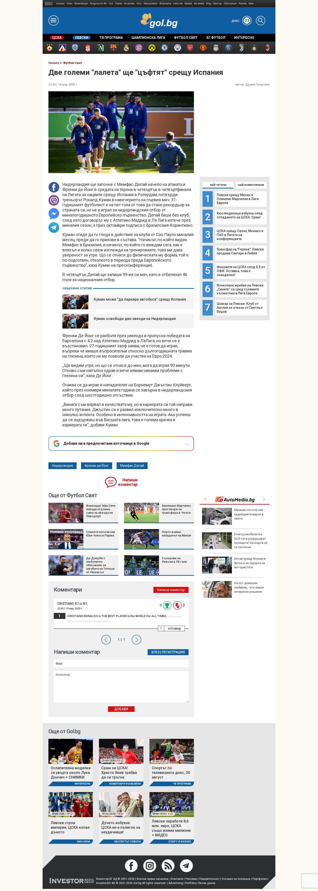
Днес (240, 21)
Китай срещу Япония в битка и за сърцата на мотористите (250, 563)
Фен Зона (83, 841)
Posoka (243, 3)
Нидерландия (62, 465)
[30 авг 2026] (171, 751)
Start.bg (217, 3)
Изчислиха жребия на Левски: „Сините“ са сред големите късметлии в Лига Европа (240, 289)
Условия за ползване (235, 879)
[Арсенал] (189, 48)
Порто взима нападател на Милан (176, 533)
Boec (251, 3)
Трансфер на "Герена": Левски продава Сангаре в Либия (240, 251)
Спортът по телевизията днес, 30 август (171, 772)
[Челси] (164, 48)
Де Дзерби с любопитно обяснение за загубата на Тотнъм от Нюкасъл (100, 565)
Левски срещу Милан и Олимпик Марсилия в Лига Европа (238, 199)
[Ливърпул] (215, 48)
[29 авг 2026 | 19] (121, 804)
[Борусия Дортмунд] (151, 48)
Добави (121, 709)
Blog (208, 3)
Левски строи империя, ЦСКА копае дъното (70, 827)
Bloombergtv (81, 3)
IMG (49, 3)
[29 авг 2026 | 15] (121, 751)
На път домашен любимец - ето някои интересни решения (249, 587)
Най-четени (218, 185)
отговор (174, 628)
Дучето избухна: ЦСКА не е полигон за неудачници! (120, 827)
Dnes (69, 3)
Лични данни (206, 883)
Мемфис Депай (132, 465)
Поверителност (209, 879)
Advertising (175, 883)
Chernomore (230, 3)
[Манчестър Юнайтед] (202, 48)
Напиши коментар (128, 482)
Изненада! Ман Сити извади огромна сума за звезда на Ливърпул (100, 511)
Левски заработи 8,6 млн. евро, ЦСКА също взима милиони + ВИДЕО (171, 828)
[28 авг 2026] (70, 751)
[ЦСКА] (49, 48)
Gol (111, 3)
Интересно (82, 783)
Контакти (177, 879)
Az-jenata (129, 3)
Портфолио (259, 879)
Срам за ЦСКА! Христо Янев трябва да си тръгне (119, 772)
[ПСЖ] (228, 48)
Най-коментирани (251, 185)
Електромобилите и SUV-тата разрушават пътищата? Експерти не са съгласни (250, 541)
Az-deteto (199, 3)
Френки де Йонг (97, 465)
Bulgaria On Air (98, 3)
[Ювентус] (241, 48)
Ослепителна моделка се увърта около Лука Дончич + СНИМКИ (71, 772)
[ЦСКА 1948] (87, 48)
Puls (139, 3)
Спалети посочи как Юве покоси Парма (100, 533)
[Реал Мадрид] (125, 48)
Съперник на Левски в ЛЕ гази (174, 559)
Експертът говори (127, 841)
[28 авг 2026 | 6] (171, 804)
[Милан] (266, 48)
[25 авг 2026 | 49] (70, 804)
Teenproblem (150, 3)
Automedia (165, 3)
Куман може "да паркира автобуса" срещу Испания (140, 299)
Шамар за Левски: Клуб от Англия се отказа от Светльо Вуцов (240, 307)
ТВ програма (182, 783)
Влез (155, 652)
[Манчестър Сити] (177, 48)
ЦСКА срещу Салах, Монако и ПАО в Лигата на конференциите (240, 235)
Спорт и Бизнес (179, 841)
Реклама (191, 879)
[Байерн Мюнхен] (138, 48)
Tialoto (118, 3)
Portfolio (190, 883)
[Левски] (61, 48)
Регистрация (173, 652)
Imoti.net (178, 3)
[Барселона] (113, 48)
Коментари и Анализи (125, 783)
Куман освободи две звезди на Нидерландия (135, 318)
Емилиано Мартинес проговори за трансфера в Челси (176, 509)
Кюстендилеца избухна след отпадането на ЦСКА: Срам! (240, 215)
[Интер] (253, 48)
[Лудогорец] (100, 48)
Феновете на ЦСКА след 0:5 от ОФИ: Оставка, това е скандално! (241, 271)
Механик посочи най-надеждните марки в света (249, 514)
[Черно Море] (74, 48)
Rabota (188, 3)
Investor (60, 3)
